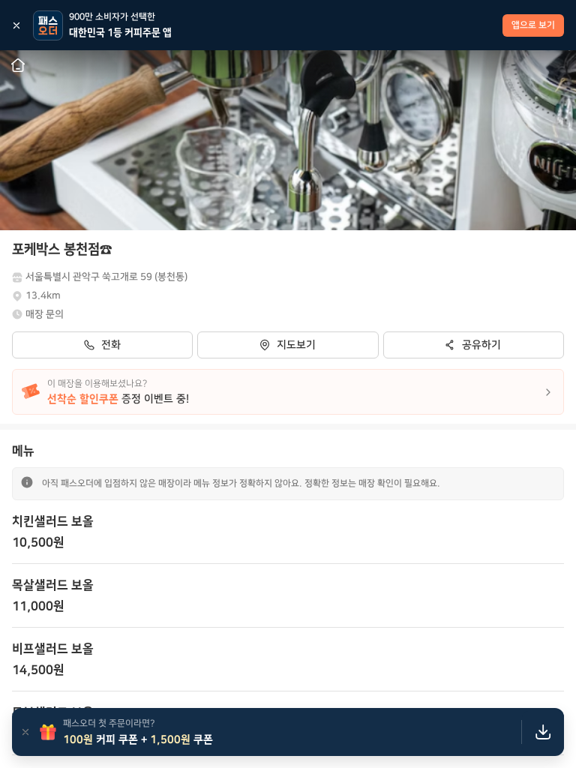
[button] (288, 531)
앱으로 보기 (533, 25)
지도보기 (296, 345)
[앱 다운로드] (543, 732)
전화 (111, 345)
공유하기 (481, 345)
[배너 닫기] (16, 25)
